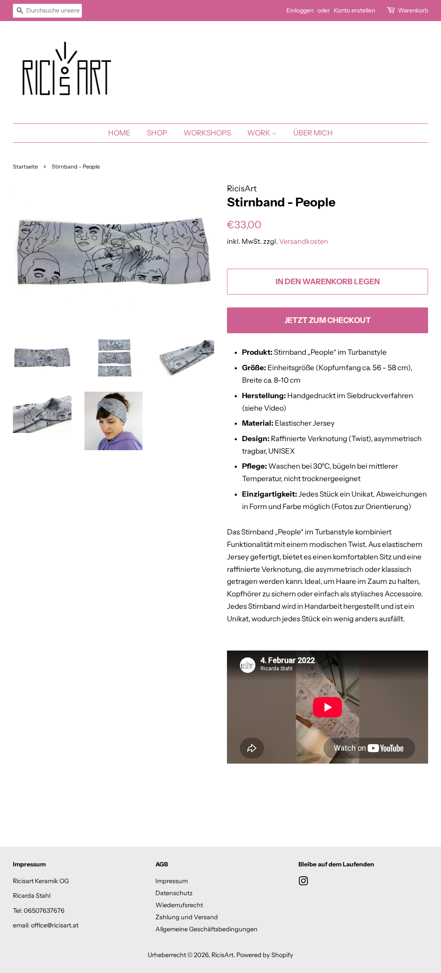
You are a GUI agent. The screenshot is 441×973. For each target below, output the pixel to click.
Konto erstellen (354, 10)
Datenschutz (174, 893)
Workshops (207, 133)
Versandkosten (303, 241)
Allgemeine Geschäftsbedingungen (206, 929)
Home (119, 133)
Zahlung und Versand (186, 917)
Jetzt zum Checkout (328, 320)
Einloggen (300, 10)
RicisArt (222, 955)
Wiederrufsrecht (179, 905)
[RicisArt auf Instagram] (303, 883)
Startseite (25, 166)
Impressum (171, 881)
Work (259, 133)
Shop (157, 133)
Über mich (313, 133)
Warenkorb (413, 10)
